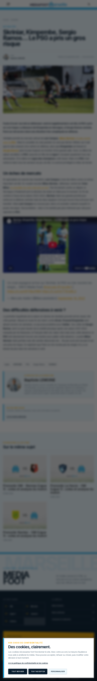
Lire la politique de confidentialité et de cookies (28, 663)
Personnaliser (58, 671)
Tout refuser (17, 671)
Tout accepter (38, 671)
